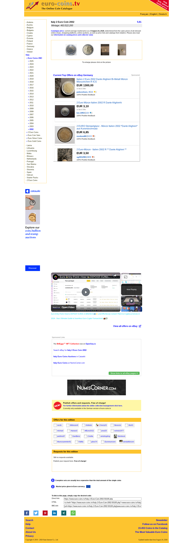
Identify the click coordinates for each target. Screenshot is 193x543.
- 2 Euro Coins (31, 180)
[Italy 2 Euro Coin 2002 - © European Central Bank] (88, 49)
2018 (31, 82)
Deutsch (163, 14)
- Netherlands (31, 159)
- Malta (28, 153)
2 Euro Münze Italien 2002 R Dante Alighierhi (99, 102)
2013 (31, 97)
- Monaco (29, 156)
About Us (31, 532)
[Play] (122, 282)
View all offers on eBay (125, 326)
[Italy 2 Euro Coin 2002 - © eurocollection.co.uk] (71, 49)
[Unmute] (126, 282)
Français (144, 14)
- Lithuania (30, 148)
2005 (31, 120)
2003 (31, 126)
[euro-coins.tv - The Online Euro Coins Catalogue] (61, 10)
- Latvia (29, 145)
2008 (31, 111)
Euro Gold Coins (34, 141)
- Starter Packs (32, 178)
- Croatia (29, 33)
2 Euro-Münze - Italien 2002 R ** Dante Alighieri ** (101, 149)
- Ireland (29, 52)
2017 (31, 85)
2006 (31, 117)
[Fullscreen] (139, 282)
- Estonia (29, 38)
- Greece (29, 49)
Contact (30, 528)
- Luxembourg (31, 151)
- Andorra (29, 22)
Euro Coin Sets (34, 135)
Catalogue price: (57, 31)
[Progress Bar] (131, 280)
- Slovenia (30, 169)
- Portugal (30, 161)
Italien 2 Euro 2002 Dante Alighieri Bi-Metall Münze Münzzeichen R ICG (102, 80)
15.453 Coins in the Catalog (152, 528)
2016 (31, 88)
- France (29, 44)
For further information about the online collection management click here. (92, 406)
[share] (114, 275)
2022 (31, 70)
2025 (31, 61)
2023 (31, 67)
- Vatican (29, 175)
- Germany (30, 46)
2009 (31, 108)
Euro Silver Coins (35, 138)
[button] (26, 513)
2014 (31, 94)
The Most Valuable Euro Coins (151, 532)
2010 (31, 106)
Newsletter (161, 520)
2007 (31, 114)
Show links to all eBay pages (123, 373)
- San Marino (31, 164)
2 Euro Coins (33, 132)
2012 (31, 100)
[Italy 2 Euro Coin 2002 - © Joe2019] (105, 49)
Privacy (30, 536)
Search (29, 520)
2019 (31, 79)
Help (28, 524)
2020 (31, 76)
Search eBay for (69, 350)
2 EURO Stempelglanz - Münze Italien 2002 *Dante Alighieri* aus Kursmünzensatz (107, 127)
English (153, 14)
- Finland (29, 41)
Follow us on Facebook (154, 524)
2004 (31, 123)
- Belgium (29, 28)
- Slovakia (30, 167)
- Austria (29, 25)
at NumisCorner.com (69, 363)
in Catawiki (69, 356)
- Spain (29, 172)
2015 (31, 91)
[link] (55, 277)
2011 (31, 103)
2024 (31, 64)
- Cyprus (29, 36)
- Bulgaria (29, 30)
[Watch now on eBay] (65, 88)
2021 (31, 73)
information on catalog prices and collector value (73, 35)
